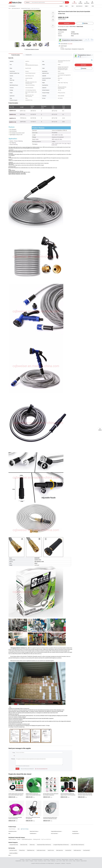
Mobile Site (76, 859)
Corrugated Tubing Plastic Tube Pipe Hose (61, 844)
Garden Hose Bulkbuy (13, 853)
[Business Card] (91, 59)
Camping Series (75, 831)
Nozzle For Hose (51, 850)
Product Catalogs (25, 828)
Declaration (63, 863)
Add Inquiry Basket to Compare (32, 49)
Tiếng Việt (78, 860)
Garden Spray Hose (77, 850)
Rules (93, 6)
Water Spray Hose (59, 850)
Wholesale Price (52, 859)
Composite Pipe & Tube (13, 844)
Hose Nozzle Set (68, 850)
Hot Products (22, 859)
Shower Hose (32, 844)
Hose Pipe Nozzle (86, 850)
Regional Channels (65, 859)
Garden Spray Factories (41, 850)
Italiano (45, 860)
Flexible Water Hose (30, 850)
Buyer (66, 6)
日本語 (64, 860)
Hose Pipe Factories (13, 850)
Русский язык (40, 860)
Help (72, 6)
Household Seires (75, 833)
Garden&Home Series (12, 831)
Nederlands (53, 860)
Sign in (92, 3)
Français (35, 860)
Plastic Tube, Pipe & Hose (35, 8)
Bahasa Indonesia (84, 860)
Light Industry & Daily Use (16, 8)
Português (31, 860)
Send (17, 768)
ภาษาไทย (70, 860)
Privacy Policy (68, 863)
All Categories (12, 6)
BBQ (9, 833)
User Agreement (57, 863)
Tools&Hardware (33, 833)
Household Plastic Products (25, 8)
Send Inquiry (66, 23)
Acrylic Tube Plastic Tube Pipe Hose (77, 844)
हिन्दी (67, 860)
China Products (27, 859)
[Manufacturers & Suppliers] (14, 2)
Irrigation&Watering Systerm (56, 831)
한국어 (61, 860)
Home (9, 8)
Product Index (71, 859)
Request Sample (80, 26)
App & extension (79, 6)
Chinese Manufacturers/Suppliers (37, 859)
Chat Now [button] (86, 23)
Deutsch (49, 860)
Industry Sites (58, 859)
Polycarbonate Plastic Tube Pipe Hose (44, 844)
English (23, 860)
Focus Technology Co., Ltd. (43, 863)
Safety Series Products (34, 831)
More (9, 855)
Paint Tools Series (54, 833)
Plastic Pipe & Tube (23, 844)
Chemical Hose (22, 850)
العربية (57, 860)
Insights (81, 859)
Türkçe (74, 860)
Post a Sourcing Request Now (41, 768)
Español (27, 860)
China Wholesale (46, 859)
